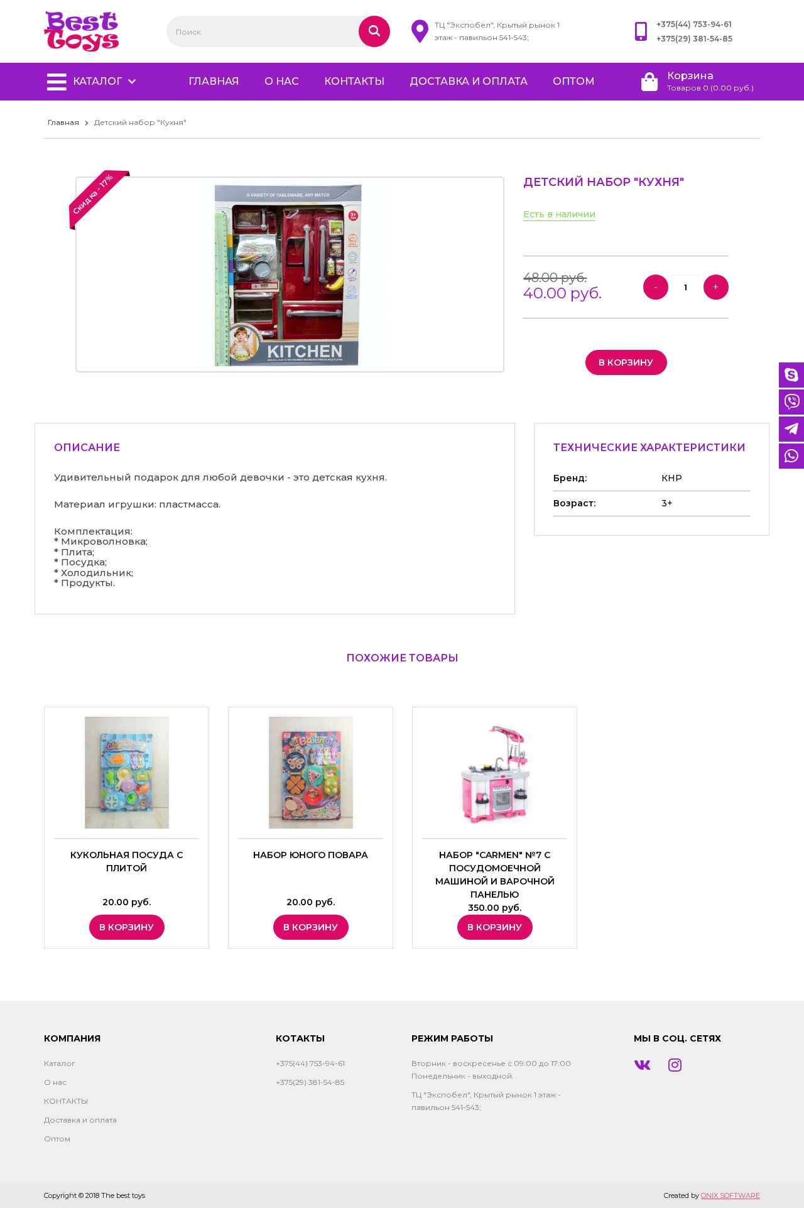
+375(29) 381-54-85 (694, 38)
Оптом (574, 81)
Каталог (97, 81)
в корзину (626, 362)
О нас (281, 81)
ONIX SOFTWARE (730, 1195)
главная (213, 81)
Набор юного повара (310, 855)
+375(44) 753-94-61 (694, 24)
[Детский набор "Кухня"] (289, 275)
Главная (63, 122)
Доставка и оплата (469, 81)
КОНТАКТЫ (354, 81)
